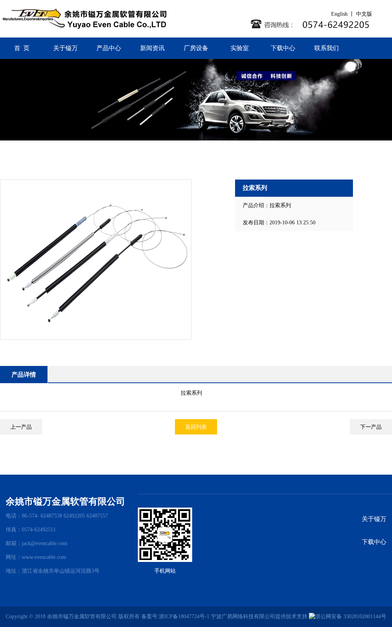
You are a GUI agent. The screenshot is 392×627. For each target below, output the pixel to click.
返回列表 (196, 427)
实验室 (239, 48)
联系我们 (326, 48)
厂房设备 (196, 48)
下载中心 (283, 48)
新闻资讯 (152, 48)
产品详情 (23, 374)
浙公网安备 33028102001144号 (350, 616)
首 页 (21, 48)
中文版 (365, 14)
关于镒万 (65, 48)
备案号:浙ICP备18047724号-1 (175, 616)
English (340, 14)
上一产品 (21, 427)
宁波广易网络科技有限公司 (243, 616)
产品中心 (108, 48)
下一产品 (371, 427)
